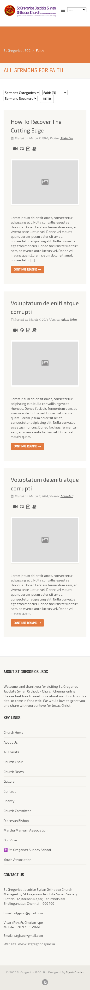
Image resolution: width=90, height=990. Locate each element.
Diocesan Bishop (16, 820)
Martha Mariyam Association (26, 830)
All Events (11, 752)
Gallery (9, 781)
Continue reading (26, 269)
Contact (10, 791)
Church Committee (17, 811)
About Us (11, 742)
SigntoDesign (75, 972)
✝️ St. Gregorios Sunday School (27, 850)
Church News (14, 772)
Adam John (69, 320)
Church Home (14, 732)
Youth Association (17, 860)
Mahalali (66, 138)
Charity (9, 801)
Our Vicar (10, 840)
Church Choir (13, 762)
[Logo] (30, 11)
